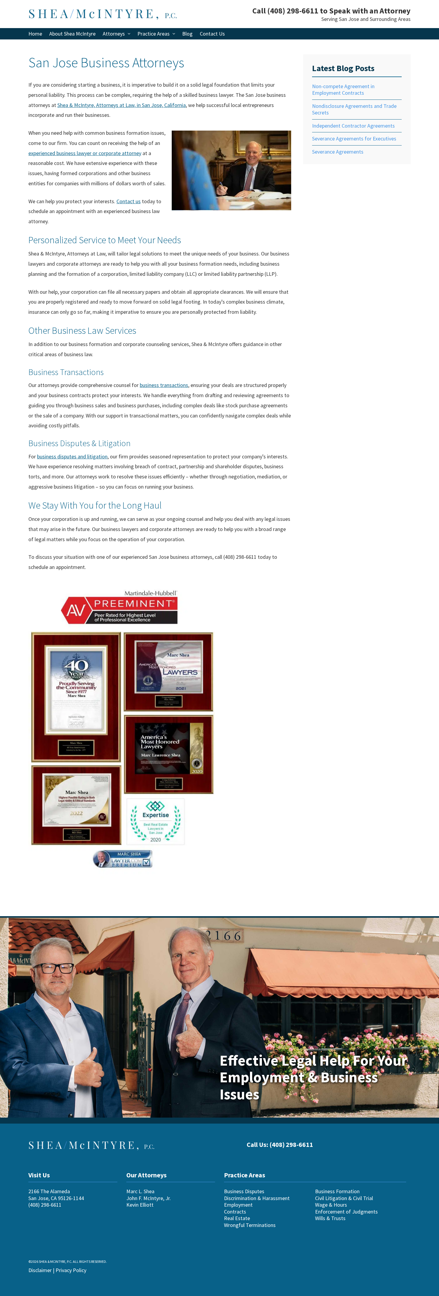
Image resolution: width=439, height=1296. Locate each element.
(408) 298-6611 (292, 11)
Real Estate (237, 1218)
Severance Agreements (337, 151)
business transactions (164, 385)
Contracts (235, 1211)
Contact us (128, 201)
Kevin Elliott (140, 1204)
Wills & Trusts (330, 1218)
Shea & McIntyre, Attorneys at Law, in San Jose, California (121, 105)
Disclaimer (40, 1269)
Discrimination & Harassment (257, 1197)
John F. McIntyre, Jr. (148, 1197)
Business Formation (337, 1191)
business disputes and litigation (72, 456)
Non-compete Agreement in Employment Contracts (343, 90)
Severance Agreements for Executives (354, 138)
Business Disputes (244, 1191)
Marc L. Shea (140, 1191)
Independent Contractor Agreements (353, 125)
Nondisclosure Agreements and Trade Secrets (354, 109)
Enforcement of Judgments (346, 1211)
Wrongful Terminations (250, 1224)
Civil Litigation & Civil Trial (344, 1197)
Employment (238, 1204)
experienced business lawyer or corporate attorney (84, 153)
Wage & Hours (331, 1204)
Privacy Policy (71, 1269)
